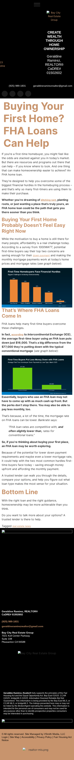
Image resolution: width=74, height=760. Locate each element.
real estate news (21, 526)
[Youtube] (28, 94)
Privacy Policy (44, 737)
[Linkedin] (20, 94)
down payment (41, 255)
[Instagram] (5, 94)
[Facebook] (12, 94)
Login (5, 737)
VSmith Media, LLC (54, 734)
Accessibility (28, 737)
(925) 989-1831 (10, 621)
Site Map (14, 737)
